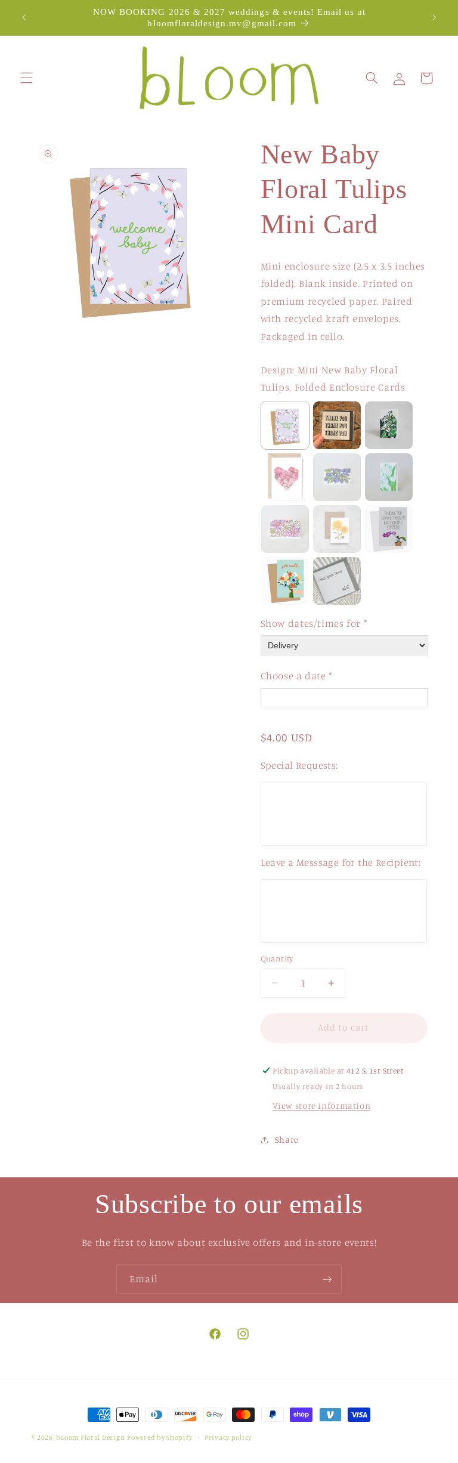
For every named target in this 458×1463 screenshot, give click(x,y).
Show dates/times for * (314, 623)
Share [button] (287, 1139)
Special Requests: (299, 765)
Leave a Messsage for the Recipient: (341, 862)
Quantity (277, 958)
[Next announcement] (434, 18)
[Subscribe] (327, 1279)
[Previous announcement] (24, 18)
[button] (26, 78)
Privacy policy (228, 1437)
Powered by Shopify (159, 1437)
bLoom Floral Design (90, 1437)
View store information (321, 1105)
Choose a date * (297, 676)
